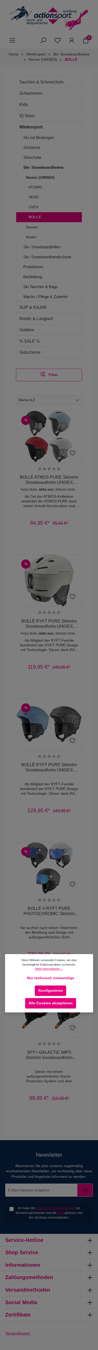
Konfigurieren (50, 991)
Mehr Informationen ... (49, 968)
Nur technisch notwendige (50, 978)
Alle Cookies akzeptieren (50, 1003)
